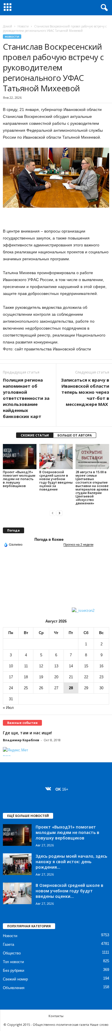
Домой (7, 26)
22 (86, 677)
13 (56, 666)
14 (71, 666)
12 (41, 666)
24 (11, 688)
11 (26, 666)
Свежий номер (15, 979)
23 (101, 677)
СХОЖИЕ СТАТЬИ (35, 435)
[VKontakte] (49, 789)
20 (56, 677)
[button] (103, 7)
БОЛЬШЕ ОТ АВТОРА (74, 435)
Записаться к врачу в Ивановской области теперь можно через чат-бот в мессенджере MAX (85, 392)
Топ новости (13, 962)
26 (41, 688)
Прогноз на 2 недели (78, 544)
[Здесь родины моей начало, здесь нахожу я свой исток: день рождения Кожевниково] (17, 864)
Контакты (56, 1016)
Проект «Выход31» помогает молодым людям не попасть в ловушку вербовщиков (19, 479)
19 (41, 677)
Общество (12, 953)
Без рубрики (13, 970)
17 (11, 677)
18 (26, 677)
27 (56, 688)
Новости (23, 26)
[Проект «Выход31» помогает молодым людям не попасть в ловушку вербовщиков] (19, 456)
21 (71, 677)
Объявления (13, 988)
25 (26, 688)
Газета (8, 944)
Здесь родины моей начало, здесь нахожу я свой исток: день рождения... (71, 861)
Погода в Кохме (48, 539)
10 (11, 666)
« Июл (8, 707)
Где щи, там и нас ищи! (27, 732)
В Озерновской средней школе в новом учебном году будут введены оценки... (69, 891)
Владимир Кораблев (21, 740)
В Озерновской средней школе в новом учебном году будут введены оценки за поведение (56, 480)
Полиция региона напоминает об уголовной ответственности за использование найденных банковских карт (26, 398)
